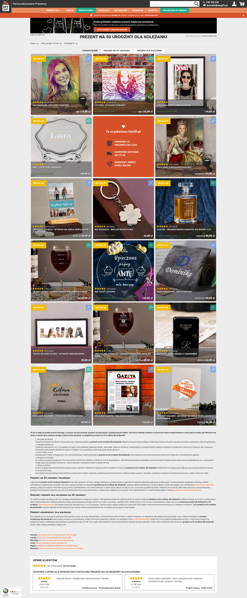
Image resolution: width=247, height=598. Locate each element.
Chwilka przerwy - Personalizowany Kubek (101, 588)
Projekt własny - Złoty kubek (199, 588)
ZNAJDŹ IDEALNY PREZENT (175, 10)
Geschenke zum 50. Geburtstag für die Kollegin (57, 535)
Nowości (153, 10)
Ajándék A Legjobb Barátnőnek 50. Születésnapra (57, 546)
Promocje (137, 10)
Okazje (70, 10)
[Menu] (19, 588)
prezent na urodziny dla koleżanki (187, 490)
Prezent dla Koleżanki (149, 51)
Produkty (103, 10)
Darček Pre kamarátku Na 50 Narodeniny (56, 540)
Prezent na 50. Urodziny (117, 51)
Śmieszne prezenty (46, 505)
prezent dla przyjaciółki (204, 485)
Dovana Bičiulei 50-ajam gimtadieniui (51, 543)
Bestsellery (120, 10)
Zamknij (243, 15)
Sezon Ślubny (86, 10)
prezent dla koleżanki (141, 519)
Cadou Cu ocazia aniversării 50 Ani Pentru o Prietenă (60, 548)
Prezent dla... (53, 10)
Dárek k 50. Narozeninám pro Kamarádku (54, 538)
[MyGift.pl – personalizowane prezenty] (6, 6)
